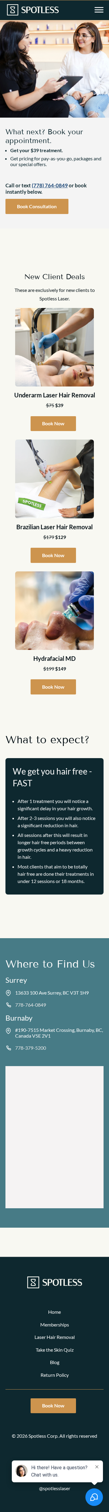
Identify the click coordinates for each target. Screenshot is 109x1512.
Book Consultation (37, 206)
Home (54, 1312)
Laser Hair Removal (55, 1337)
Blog (54, 1362)
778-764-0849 (30, 1005)
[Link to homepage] (32, 10)
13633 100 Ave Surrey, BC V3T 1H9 (52, 992)
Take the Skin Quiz (55, 1350)
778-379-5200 (30, 1048)
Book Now (53, 423)
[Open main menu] (99, 10)
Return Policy (55, 1375)
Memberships (54, 1324)
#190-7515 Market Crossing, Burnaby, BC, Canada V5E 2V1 (59, 1033)
